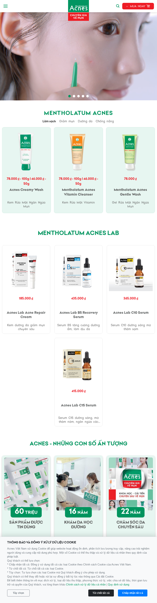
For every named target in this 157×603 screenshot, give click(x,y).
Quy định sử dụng (118, 584)
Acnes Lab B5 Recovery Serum (78, 315)
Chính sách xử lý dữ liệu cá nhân (86, 584)
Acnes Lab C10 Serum (131, 313)
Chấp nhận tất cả (132, 593)
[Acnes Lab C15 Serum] (79, 362)
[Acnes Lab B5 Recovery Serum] (79, 269)
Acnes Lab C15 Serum (78, 405)
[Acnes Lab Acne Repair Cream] (26, 269)
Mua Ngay (137, 6)
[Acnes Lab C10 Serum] (131, 269)
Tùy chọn (18, 593)
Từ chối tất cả (101, 593)
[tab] (49, 122)
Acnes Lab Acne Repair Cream (26, 315)
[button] (5, 6)
